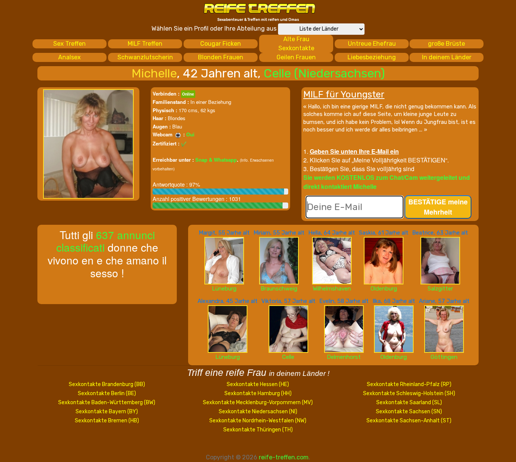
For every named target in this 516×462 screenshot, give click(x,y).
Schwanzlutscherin (145, 57)
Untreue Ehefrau (372, 43)
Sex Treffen (69, 43)
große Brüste (446, 43)
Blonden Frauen (220, 57)
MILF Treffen (145, 43)
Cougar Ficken (220, 43)
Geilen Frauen (296, 57)
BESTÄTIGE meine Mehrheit (438, 207)
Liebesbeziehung (372, 57)
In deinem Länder (446, 57)
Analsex (69, 57)
